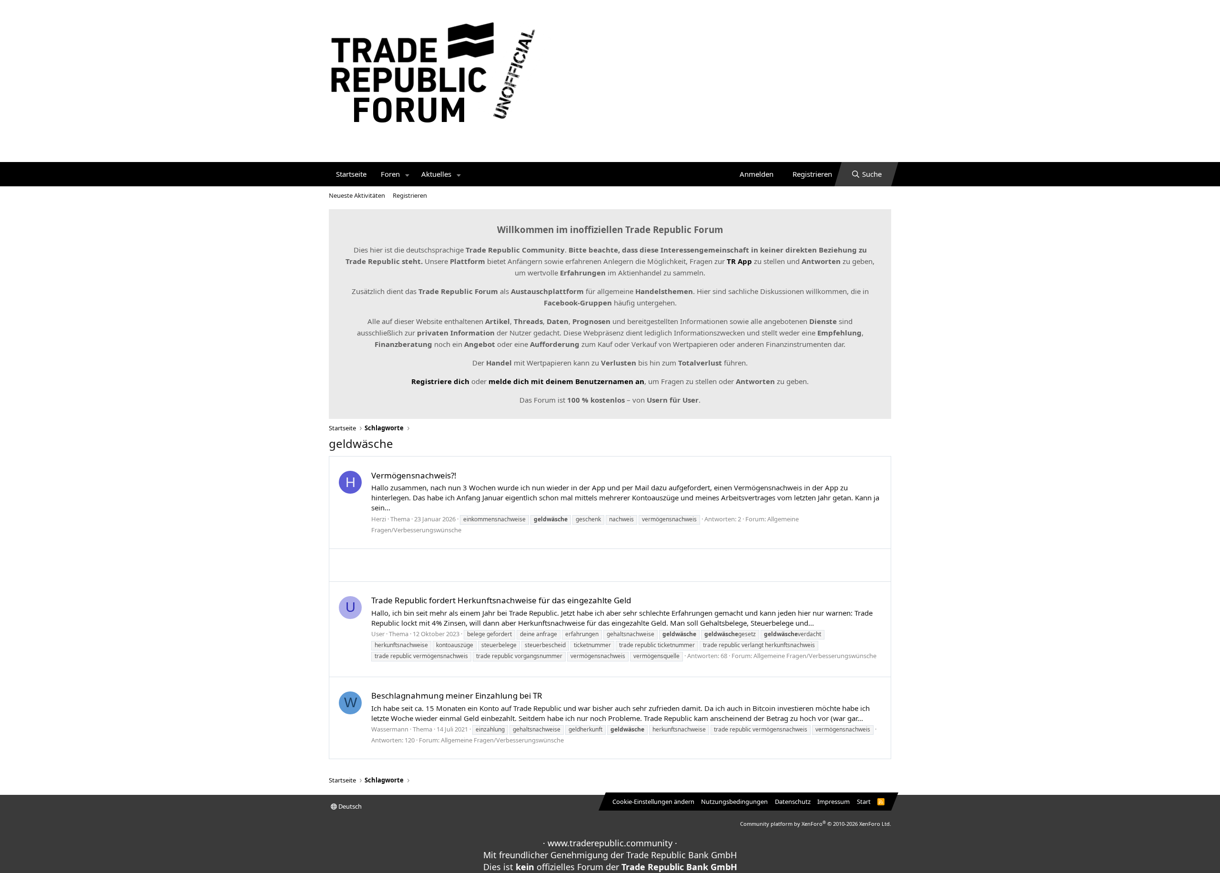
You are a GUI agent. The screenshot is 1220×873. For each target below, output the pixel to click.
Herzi (378, 519)
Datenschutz (793, 801)
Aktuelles (436, 174)
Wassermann (389, 729)
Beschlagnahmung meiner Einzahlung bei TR (456, 695)
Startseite (351, 174)
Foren (390, 174)
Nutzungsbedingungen (734, 801)
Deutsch (349, 806)
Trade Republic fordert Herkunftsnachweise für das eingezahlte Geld (501, 600)
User (378, 633)
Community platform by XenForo (815, 823)
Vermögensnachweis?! (414, 475)
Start (864, 801)
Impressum (833, 801)
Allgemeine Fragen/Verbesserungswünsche (814, 655)
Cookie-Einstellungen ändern (653, 801)
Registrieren (410, 195)
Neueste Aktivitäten (357, 195)
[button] (407, 174)
